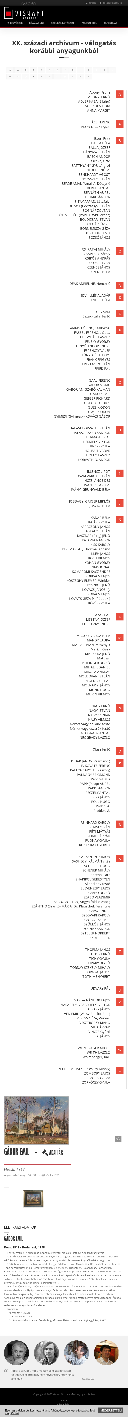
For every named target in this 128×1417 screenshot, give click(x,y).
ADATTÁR (55, 1153)
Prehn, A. (103, 806)
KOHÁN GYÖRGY (97, 562)
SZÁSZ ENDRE (99, 910)
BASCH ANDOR (98, 156)
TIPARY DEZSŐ (99, 963)
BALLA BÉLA (100, 143)
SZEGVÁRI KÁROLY (96, 915)
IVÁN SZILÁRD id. (97, 485)
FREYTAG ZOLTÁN (96, 364)
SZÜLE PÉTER (100, 937)
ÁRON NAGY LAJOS (95, 126)
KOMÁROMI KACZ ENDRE (91, 571)
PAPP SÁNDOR (99, 788)
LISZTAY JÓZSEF (98, 619)
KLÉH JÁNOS (100, 553)
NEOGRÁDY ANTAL (95, 733)
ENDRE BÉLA (100, 300)
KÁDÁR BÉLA (100, 517)
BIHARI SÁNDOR (97, 197)
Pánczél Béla (100, 779)
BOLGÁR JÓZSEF (98, 224)
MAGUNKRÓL (89, 22)
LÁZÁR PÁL (101, 615)
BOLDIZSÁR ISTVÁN (95, 219)
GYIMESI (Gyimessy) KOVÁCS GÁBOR (82, 416)
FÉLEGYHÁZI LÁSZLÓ (94, 337)
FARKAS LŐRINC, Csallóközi (89, 328)
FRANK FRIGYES (98, 359)
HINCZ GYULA (99, 446)
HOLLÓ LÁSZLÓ (98, 455)
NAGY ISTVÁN (99, 710)
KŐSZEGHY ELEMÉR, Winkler (88, 580)
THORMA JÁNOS (97, 949)
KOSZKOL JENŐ (98, 585)
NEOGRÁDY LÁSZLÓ (95, 737)
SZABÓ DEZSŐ (99, 892)
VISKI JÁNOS (101, 1036)
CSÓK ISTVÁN (99, 263)
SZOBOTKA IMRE (97, 919)
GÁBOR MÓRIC (99, 385)
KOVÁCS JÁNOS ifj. (96, 589)
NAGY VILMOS (99, 719)
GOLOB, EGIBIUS (97, 403)
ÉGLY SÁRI (102, 311)
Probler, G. (101, 810)
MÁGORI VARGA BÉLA (93, 635)
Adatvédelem (64, 1404)
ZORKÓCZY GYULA (96, 1082)
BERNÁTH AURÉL (97, 192)
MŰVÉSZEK (16, 22)
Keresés (92, 2)
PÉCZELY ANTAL (97, 792)
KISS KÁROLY (100, 544)
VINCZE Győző (99, 1031)
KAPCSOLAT (111, 22)
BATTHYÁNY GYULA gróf (90, 165)
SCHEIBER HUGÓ (97, 865)
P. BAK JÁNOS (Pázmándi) (90, 761)
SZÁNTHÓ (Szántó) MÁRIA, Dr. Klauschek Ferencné (71, 906)
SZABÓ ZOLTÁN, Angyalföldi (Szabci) (82, 901)
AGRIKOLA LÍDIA (97, 106)
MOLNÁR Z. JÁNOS (96, 685)
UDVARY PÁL (100, 988)
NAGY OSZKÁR (99, 715)
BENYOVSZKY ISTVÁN (93, 179)
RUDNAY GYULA (97, 840)
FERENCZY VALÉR (97, 350)
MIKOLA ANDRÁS (97, 671)
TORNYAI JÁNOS (97, 972)
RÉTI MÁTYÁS (99, 831)
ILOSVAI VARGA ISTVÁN (92, 476)
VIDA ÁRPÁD (100, 1027)
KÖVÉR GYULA (99, 603)
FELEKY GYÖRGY (97, 341)
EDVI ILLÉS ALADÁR (95, 295)
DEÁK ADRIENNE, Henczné (90, 283)
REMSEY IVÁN (99, 827)
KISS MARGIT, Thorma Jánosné (86, 549)
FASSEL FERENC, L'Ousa (92, 332)
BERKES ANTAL (98, 188)
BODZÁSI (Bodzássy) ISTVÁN (88, 206)
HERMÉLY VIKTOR (96, 441)
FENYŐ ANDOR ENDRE (93, 346)
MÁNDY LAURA (98, 640)
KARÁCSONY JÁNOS (95, 526)
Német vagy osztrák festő (90, 728)
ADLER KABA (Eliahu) (94, 101)
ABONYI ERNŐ (99, 97)
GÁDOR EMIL (100, 394)
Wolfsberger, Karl (96, 1057)
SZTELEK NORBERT (95, 933)
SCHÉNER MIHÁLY (96, 870)
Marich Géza (100, 649)
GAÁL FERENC (99, 380)
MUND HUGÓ (99, 689)
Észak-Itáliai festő (96, 316)
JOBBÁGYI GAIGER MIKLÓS (89, 501)
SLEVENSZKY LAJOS (95, 888)
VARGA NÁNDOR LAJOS (92, 1000)
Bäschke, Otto (99, 161)
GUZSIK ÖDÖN (99, 407)
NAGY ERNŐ (100, 706)
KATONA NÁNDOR (96, 540)
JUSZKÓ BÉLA (100, 506)
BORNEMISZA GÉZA (95, 228)
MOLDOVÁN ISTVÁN (94, 676)
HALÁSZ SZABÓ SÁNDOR (91, 432)
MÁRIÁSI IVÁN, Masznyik (91, 644)
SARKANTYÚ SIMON (94, 856)
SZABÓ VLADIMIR (97, 897)
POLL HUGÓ (100, 801)
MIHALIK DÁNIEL (97, 667)
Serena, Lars (100, 874)
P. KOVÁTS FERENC (95, 765)
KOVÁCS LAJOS (99, 594)
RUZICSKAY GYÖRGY (94, 845)
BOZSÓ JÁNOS (99, 237)
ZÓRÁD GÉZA (100, 1078)
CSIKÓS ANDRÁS (97, 258)
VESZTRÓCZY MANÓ (94, 1022)
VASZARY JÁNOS (98, 1009)
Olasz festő (101, 749)
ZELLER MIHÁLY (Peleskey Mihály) (84, 1069)
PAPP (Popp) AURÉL (95, 783)
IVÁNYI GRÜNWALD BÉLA (90, 489)
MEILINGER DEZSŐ (95, 662)
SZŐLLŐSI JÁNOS (97, 924)
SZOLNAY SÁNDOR (96, 928)
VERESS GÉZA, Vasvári (93, 1018)
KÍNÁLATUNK (36, 22)
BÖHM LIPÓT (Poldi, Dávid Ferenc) (84, 215)
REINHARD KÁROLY (95, 822)
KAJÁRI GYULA (99, 522)
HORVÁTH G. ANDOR (94, 459)
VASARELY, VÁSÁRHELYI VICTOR (85, 1004)
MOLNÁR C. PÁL (98, 680)
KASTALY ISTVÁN (97, 531)
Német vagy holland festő (90, 724)
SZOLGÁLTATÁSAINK (63, 22)
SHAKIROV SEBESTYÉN (93, 879)
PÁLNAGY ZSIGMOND (93, 774)
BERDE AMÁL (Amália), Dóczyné (86, 183)
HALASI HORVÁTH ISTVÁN (90, 428)
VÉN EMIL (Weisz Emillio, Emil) (87, 1013)
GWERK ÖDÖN (99, 412)
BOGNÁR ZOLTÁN (96, 210)
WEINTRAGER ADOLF (94, 1048)
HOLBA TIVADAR (97, 450)
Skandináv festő (97, 883)
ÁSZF (64, 1400)
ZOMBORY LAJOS (97, 1073)
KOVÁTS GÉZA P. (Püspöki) (89, 598)
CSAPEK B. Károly (97, 254)
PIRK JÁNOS (101, 797)
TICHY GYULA (99, 958)
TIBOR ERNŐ (100, 954)
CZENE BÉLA (100, 272)
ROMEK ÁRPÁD (98, 836)
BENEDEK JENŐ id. (96, 170)
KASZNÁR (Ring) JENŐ (93, 535)
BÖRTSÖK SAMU (97, 233)
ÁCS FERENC (101, 122)
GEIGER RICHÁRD (97, 398)
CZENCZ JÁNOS (98, 267)
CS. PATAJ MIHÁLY (96, 249)
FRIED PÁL (102, 368)
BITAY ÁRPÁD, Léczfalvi (92, 201)
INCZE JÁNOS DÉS (96, 480)
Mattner (103, 658)
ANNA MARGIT (98, 110)
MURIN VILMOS (98, 694)
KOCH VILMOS (99, 558)
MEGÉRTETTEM (111, 1410)
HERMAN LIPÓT (98, 437)
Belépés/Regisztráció (112, 2)
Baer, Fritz (102, 138)
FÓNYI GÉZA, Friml (96, 355)
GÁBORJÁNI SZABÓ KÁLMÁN (88, 389)
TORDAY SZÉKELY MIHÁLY (90, 967)
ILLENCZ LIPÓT (98, 471)
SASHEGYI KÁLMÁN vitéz (91, 861)
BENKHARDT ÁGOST (94, 174)
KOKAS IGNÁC (99, 567)
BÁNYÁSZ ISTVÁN (96, 152)
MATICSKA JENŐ (97, 653)
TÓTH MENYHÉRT (96, 976)
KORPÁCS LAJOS (98, 576)
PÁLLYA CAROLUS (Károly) (90, 770)
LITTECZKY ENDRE (96, 624)
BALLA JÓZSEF (99, 147)
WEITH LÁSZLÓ (98, 1052)
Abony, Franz (100, 92)
